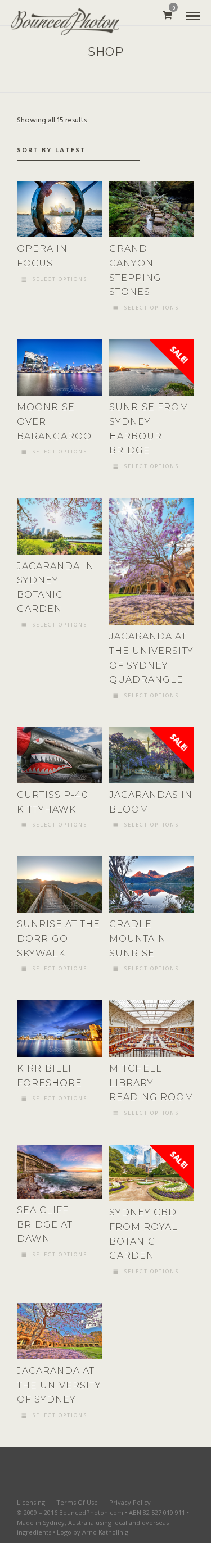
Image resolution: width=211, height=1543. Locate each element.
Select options (59, 279)
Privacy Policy (130, 1502)
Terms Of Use (77, 1502)
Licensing (31, 1502)
